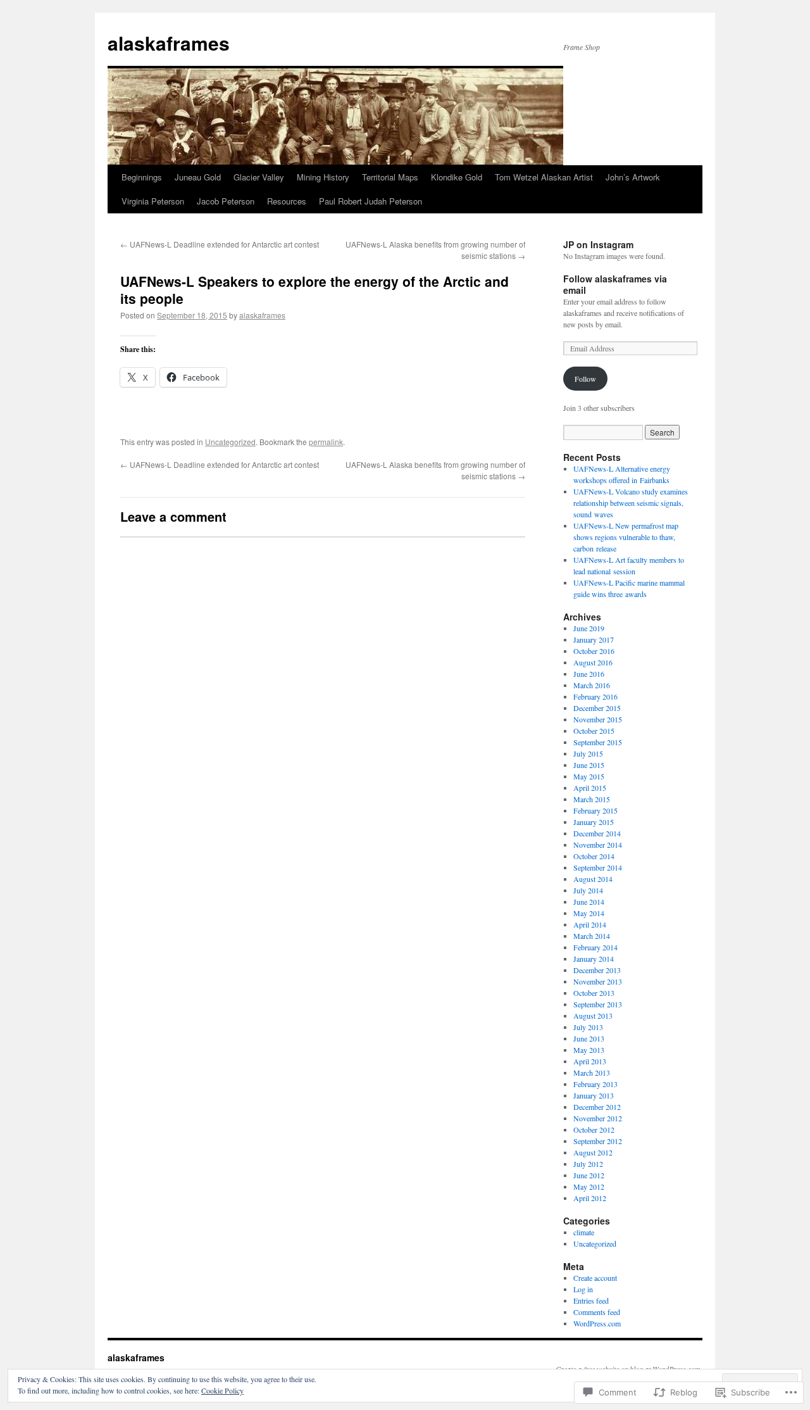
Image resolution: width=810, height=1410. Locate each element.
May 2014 (588, 913)
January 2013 (593, 1095)
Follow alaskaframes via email (615, 284)
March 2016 (591, 685)
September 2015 (597, 742)
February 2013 (595, 1084)
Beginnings (142, 177)
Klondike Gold (456, 177)
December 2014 (597, 833)
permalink (326, 441)
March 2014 (591, 936)
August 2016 (593, 662)
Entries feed (591, 1300)
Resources (286, 201)
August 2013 (593, 1015)
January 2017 (593, 639)
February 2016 (595, 696)
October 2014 (593, 856)
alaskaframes (169, 42)
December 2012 (597, 1107)
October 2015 (593, 731)
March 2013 (591, 1072)
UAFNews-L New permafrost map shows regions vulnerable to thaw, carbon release (625, 536)
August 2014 (593, 879)
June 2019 (588, 628)
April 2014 (589, 924)
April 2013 (589, 1061)
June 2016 (588, 674)
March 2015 (591, 799)
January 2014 (593, 959)
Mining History (323, 177)
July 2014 (588, 890)
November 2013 (597, 981)
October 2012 (593, 1129)
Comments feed (596, 1312)
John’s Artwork (633, 177)
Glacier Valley (259, 177)
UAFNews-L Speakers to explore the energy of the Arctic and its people (314, 290)
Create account (595, 1278)
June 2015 (588, 765)
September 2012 (597, 1141)
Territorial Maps (390, 177)
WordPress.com (597, 1323)
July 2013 (588, 1027)
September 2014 (597, 867)
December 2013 (597, 970)
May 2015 (588, 776)
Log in (583, 1289)
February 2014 (595, 947)
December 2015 (597, 708)
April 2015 (589, 788)
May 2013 (588, 1050)
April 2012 (589, 1198)
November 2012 (597, 1118)
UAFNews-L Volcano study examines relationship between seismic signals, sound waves (630, 502)
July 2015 (588, 753)
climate (583, 1232)
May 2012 (588, 1186)
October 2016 (593, 651)
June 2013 (588, 1038)
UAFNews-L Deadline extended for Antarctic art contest (219, 244)
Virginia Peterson (153, 201)
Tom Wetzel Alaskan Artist (544, 177)
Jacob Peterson (225, 201)
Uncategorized (230, 441)
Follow (585, 379)
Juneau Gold (198, 177)
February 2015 (595, 810)
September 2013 (597, 1004)
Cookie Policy (222, 1390)
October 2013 (593, 993)
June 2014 (588, 902)
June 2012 (588, 1175)
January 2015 (593, 822)
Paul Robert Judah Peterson (370, 201)
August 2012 (593, 1152)
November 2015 (597, 719)
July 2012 (588, 1164)
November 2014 (597, 845)
